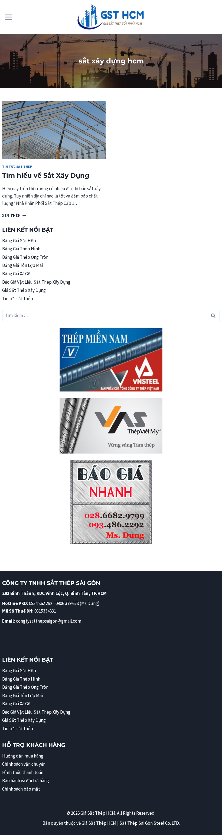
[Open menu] (8, 17)
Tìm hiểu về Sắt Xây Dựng (45, 175)
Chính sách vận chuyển (23, 764)
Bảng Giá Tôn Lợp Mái (22, 265)
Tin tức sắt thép (17, 166)
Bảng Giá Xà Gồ (16, 274)
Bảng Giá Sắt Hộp (19, 241)
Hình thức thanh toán (22, 772)
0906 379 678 (68, 603)
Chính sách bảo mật (21, 789)
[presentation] (54, 130)
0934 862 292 (40, 603)
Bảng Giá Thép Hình (21, 249)
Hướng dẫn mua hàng (22, 756)
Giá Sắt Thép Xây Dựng (24, 290)
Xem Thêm (14, 215)
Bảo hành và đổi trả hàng (25, 781)
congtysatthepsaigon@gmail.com (48, 621)
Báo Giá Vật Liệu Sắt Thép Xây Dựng (36, 282)
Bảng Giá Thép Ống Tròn (25, 257)
